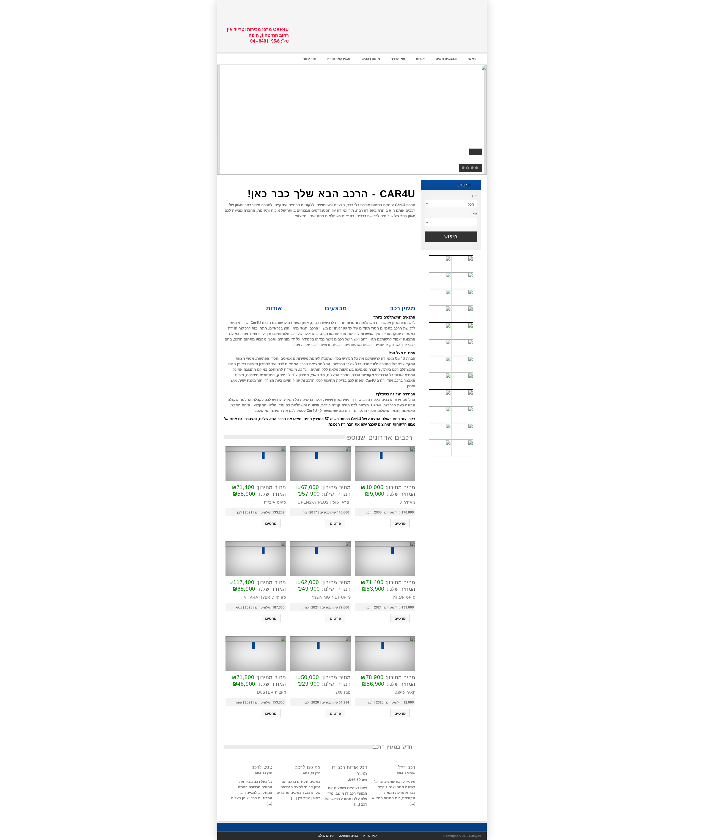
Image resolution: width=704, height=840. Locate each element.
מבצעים (336, 307)
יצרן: (474, 195)
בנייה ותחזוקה (348, 835)
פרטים (400, 523)
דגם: (474, 214)
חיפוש (465, 185)
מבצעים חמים (446, 58)
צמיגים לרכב (307, 767)
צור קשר (309, 58)
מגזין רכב (401, 307)
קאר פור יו (370, 835)
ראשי (472, 58)
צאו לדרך (398, 58)
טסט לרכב (262, 767)
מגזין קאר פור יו (338, 58)
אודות (420, 58)
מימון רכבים (370, 58)
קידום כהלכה (325, 835)
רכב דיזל (406, 767)
